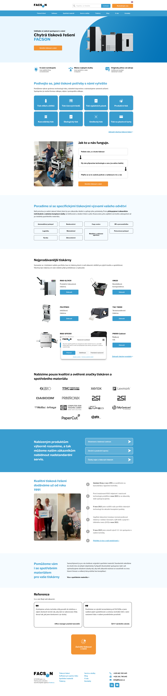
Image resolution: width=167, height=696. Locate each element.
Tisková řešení (41, 13)
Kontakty (127, 13)
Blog (107, 13)
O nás (117, 13)
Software (54, 13)
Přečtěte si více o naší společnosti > (106, 540)
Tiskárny (97, 13)
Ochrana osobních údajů (87, 356)
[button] (103, 340)
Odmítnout (82, 353)
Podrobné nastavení (97, 353)
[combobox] (87, 6)
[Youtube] (117, 685)
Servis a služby (84, 13)
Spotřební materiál (68, 13)
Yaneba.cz (51, 682)
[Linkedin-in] (112, 685)
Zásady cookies (77, 356)
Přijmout (69, 353)
